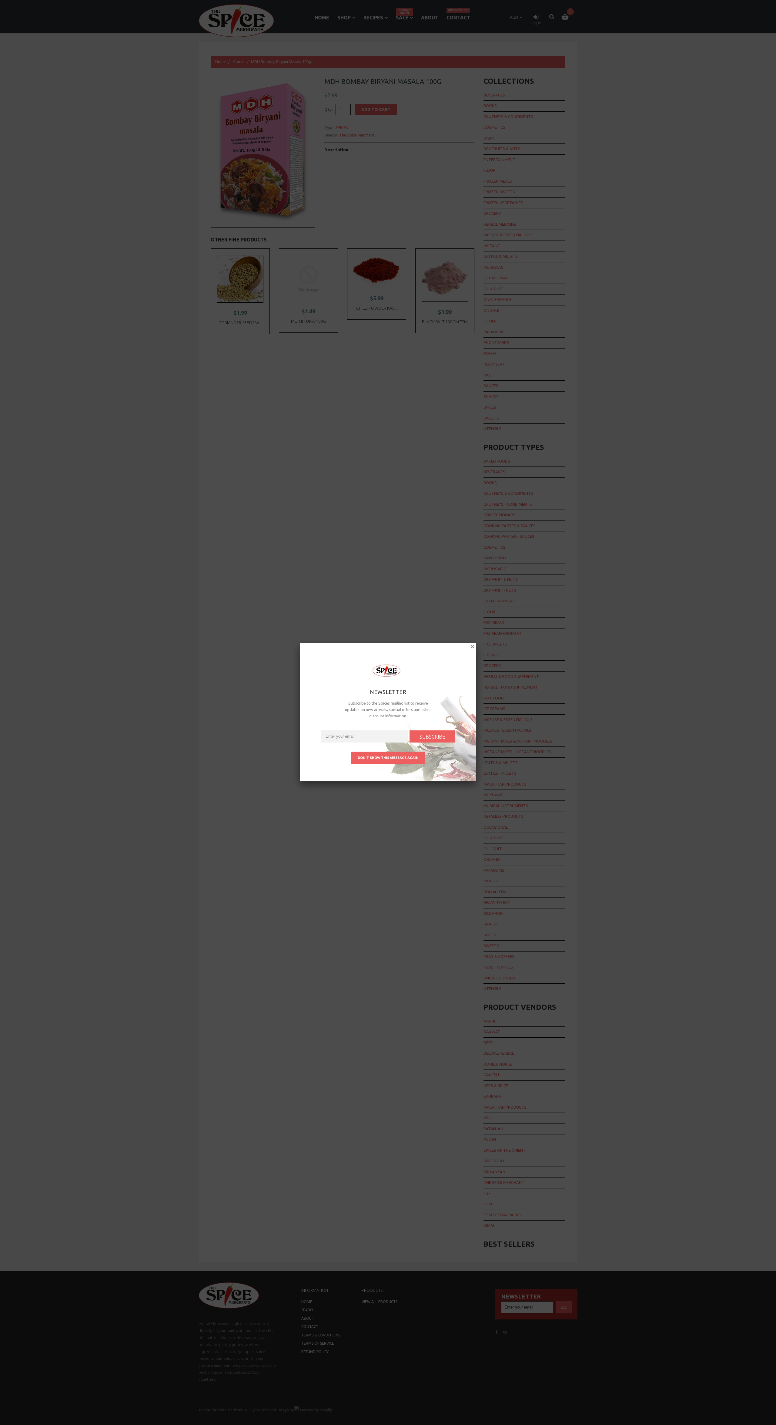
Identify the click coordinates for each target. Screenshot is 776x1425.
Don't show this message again (388, 758)
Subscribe (432, 736)
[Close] (476, 649)
